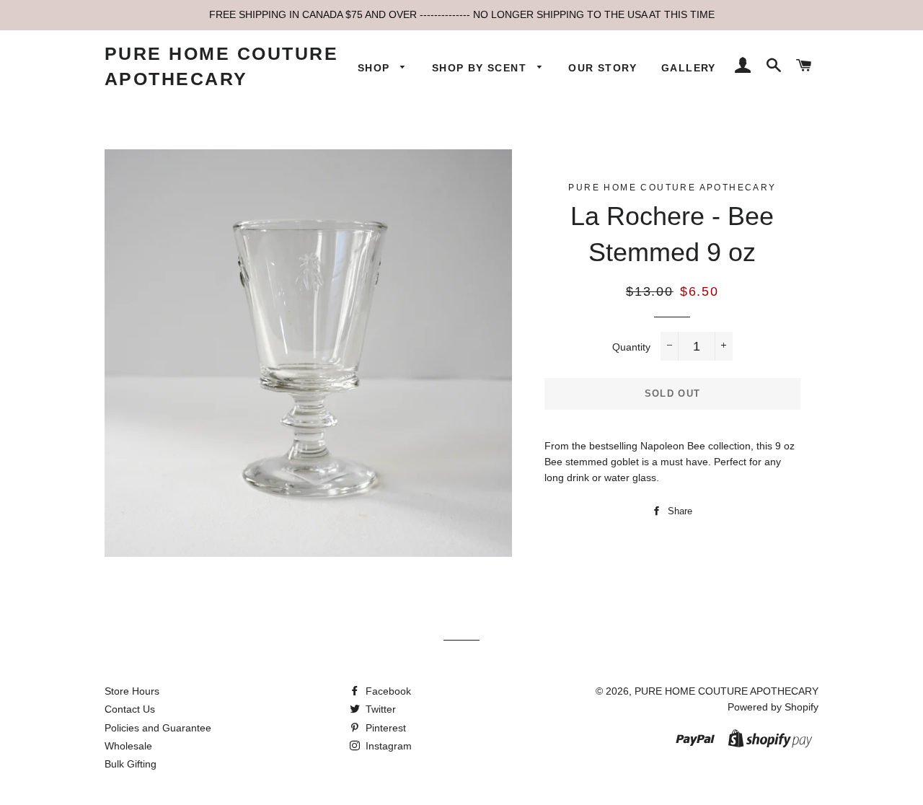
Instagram (387, 746)
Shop (376, 68)
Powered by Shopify (773, 707)
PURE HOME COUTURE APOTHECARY (222, 66)
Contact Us (130, 709)
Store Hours (132, 691)
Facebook (387, 691)
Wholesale (128, 746)
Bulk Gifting (130, 764)
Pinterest (384, 728)
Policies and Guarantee (158, 728)
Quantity (631, 347)
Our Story (602, 68)
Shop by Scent (481, 68)
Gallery (688, 68)
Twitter (379, 709)
